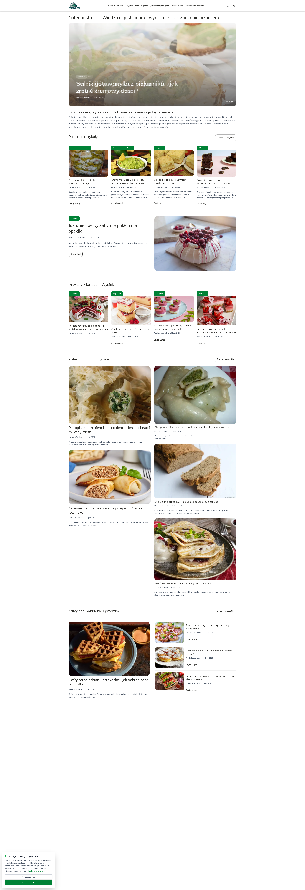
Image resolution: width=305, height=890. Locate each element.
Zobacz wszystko (225, 137)
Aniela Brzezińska (118, 336)
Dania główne (177, 6)
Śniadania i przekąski (159, 6)
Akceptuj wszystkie (28, 883)
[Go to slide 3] (232, 102)
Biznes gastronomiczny (195, 6)
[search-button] (228, 5)
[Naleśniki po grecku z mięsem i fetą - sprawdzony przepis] (152, 64)
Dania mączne (141, 6)
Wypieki (129, 6)
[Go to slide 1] (227, 101)
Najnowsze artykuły (115, 6)
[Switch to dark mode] (234, 6)
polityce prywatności (37, 871)
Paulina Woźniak (75, 187)
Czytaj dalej (76, 254)
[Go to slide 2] (229, 101)
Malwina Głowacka (83, 97)
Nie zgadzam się (28, 877)
